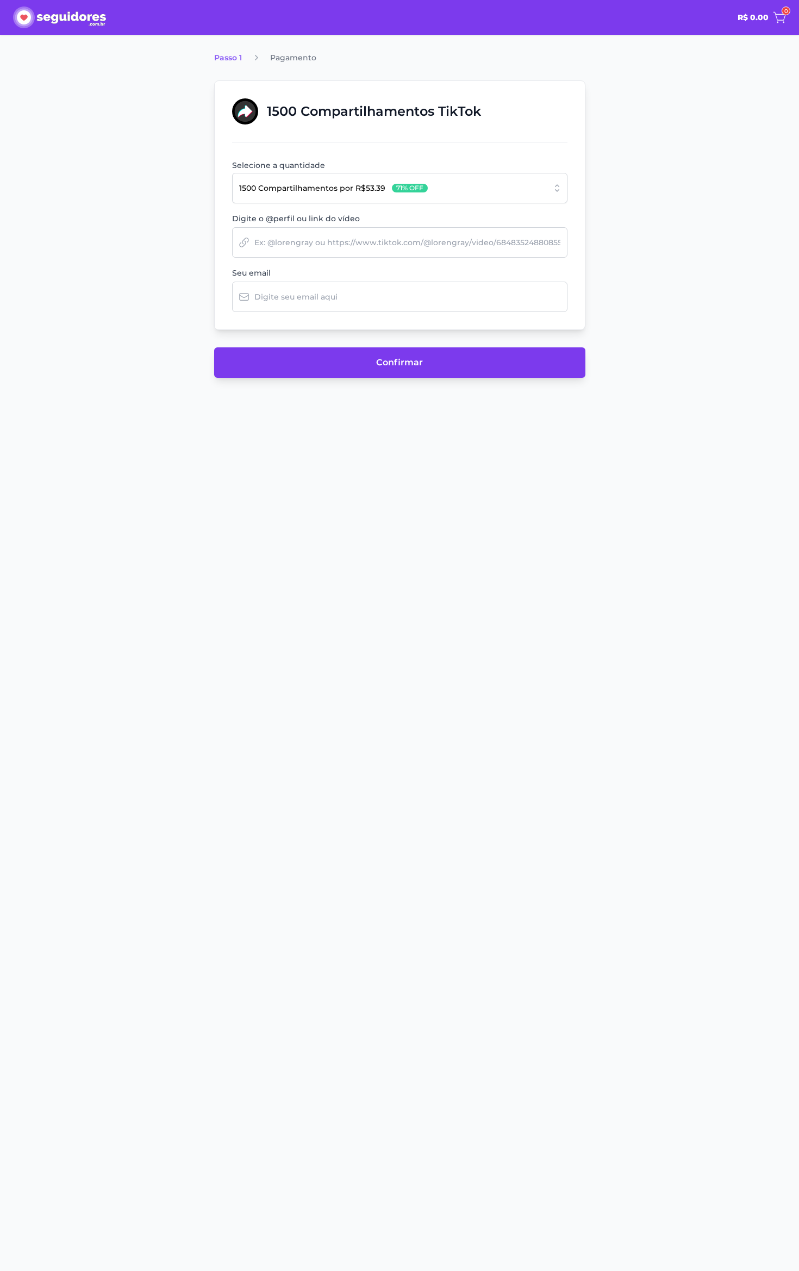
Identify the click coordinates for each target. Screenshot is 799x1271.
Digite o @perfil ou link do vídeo (296, 218)
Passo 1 (228, 58)
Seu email (251, 273)
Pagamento (293, 58)
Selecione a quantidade (278, 165)
